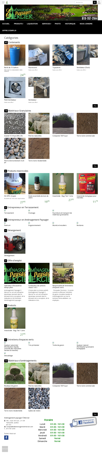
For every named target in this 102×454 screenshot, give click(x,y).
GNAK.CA (52, 451)
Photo (58, 24)
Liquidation (32, 24)
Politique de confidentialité (78, 449)
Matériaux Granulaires (19, 110)
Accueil (6, 24)
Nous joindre (86, 24)
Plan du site (63, 449)
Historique (70, 24)
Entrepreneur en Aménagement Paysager (28, 219)
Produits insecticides (17, 170)
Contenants (14, 42)
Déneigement (14, 230)
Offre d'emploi (9, 31)
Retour (5, 449)
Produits (11, 305)
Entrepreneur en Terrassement (23, 207)
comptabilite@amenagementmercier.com (19, 427)
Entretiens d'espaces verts (20, 339)
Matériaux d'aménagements (22, 360)
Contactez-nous (42, 449)
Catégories (53, 449)
